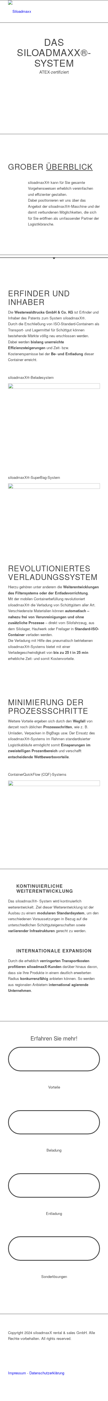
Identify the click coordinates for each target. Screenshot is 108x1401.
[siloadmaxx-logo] (44, 11)
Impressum (17, 1372)
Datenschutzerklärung (46, 1372)
